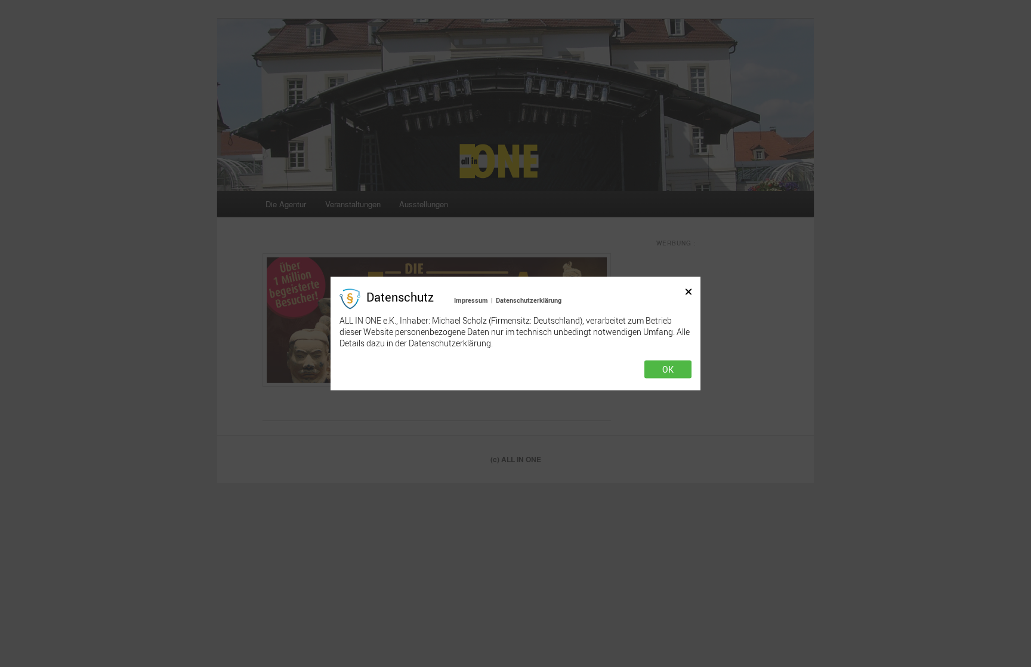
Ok (668, 369)
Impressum (471, 299)
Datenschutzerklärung (528, 299)
